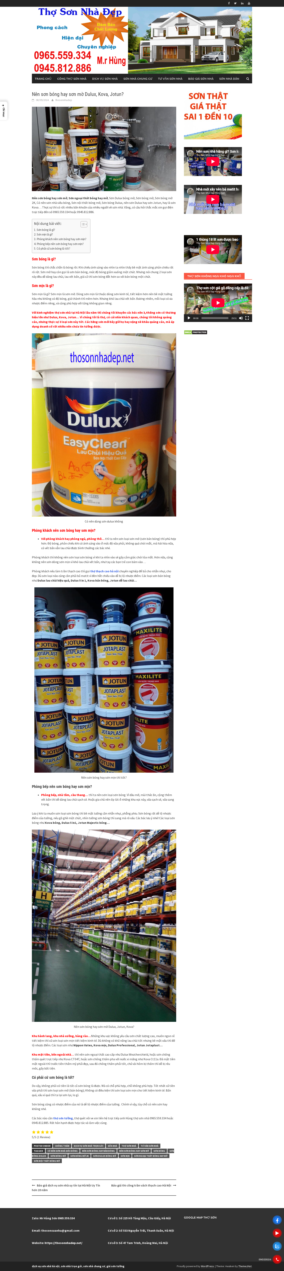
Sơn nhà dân (229, 78)
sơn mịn (125, 1155)
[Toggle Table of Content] (82, 224)
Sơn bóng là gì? (46, 230)
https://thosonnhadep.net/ (63, 1243)
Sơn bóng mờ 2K (79, 1155)
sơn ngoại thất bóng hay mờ (151, 1155)
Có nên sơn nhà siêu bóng (63, 1150)
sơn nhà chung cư (94, 1266)
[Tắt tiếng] (241, 318)
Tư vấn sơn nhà (170, 78)
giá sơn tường (115, 1266)
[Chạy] (189, 318)
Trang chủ (43, 78)
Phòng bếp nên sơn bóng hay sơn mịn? (60, 244)
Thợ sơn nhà (129, 1145)
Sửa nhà (112, 1145)
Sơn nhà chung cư (137, 78)
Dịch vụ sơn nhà (105, 78)
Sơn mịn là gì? (45, 234)
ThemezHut (245, 1266)
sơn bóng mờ (58, 1155)
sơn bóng (159, 1150)
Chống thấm (62, 1145)
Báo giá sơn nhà (200, 78)
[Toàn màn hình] (247, 318)
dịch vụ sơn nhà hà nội (46, 1266)
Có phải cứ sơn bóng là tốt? (53, 248)
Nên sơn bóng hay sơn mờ (134, 1150)
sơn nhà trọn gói (71, 1266)
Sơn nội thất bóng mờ (47, 1160)
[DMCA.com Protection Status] (195, 332)
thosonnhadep (63, 100)
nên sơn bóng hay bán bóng (98, 1150)
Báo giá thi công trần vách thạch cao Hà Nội (141, 1185)
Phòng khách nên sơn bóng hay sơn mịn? (61, 239)
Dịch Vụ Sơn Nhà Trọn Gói (88, 1145)
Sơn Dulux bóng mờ (104, 1155)
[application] (218, 303)
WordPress (207, 1266)
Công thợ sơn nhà (71, 78)
